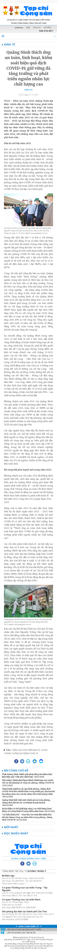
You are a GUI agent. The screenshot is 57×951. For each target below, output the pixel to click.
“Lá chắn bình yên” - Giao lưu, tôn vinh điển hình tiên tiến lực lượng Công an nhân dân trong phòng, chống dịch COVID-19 (27, 817)
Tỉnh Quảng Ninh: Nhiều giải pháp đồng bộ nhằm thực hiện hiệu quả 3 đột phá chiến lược (27, 775)
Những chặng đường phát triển (28, 858)
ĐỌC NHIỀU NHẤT (16, 833)
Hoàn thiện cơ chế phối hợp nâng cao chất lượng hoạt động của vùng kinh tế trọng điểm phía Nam (27, 809)
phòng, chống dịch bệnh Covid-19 (21, 753)
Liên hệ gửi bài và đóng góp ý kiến (24, 929)
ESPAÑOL (48, 27)
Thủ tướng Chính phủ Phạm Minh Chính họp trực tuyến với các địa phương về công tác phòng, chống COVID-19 (28, 781)
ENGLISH (37, 27)
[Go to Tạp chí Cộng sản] (28, 10)
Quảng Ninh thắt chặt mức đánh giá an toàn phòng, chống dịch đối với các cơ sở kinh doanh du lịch (26, 801)
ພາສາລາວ (19, 27)
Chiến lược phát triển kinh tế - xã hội (29, 750)
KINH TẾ (9, 44)
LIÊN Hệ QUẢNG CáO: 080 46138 (21, 932)
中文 (28, 27)
